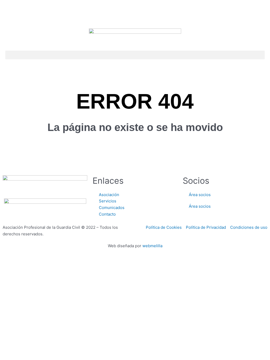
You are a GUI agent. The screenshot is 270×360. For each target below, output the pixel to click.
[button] (135, 55)
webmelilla (152, 245)
